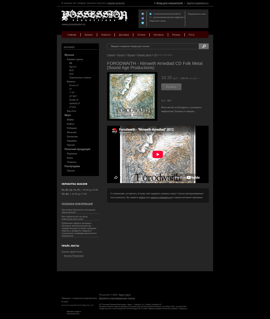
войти (142, 197)
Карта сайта (124, 295)
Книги (70, 157)
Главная (72, 34)
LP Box (72, 107)
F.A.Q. (192, 34)
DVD (71, 74)
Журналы (72, 153)
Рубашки (72, 128)
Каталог (89, 34)
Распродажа (72, 166)
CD (70, 63)
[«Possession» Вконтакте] (142, 14)
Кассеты (71, 111)
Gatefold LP (74, 103)
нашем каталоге (116, 3)
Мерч (68, 115)
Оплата (141, 34)
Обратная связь (157, 21)
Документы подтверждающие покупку (117, 298)
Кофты (70, 123)
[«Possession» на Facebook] (142, 18)
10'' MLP (73, 96)
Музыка (69, 55)
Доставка (124, 34)
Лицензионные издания (80, 77)
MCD (71, 70)
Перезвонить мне (197, 14)
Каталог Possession (74, 255)
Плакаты (71, 162)
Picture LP (74, 85)
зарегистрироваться (161, 197)
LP (70, 89)
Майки (70, 119)
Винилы (71, 81)
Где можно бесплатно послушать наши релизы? (78, 210)
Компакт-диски (75, 59)
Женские (71, 132)
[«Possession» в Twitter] (142, 23)
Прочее (71, 145)
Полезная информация (77, 203)
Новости (105, 34)
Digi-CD (72, 67)
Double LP (74, 100)
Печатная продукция (77, 149)
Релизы (176, 34)
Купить (171, 87)
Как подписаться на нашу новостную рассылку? (75, 217)
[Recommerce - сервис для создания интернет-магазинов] (64, 314)
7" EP (72, 92)
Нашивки (72, 140)
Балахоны (72, 136)
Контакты (159, 34)
